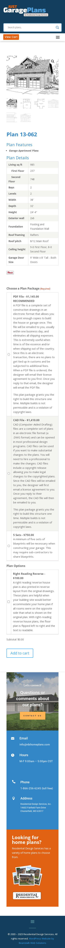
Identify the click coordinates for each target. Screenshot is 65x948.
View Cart (11, 37)
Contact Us (32, 716)
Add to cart (19, 653)
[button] (52, 61)
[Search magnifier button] (57, 27)
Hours (24, 755)
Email (24, 738)
